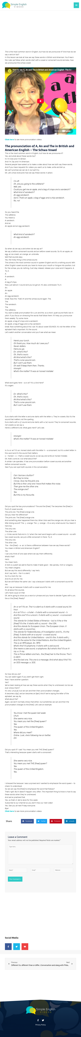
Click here (9, 139)
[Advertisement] (40, 25)
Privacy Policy (40, 1025)
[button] (27, 821)
